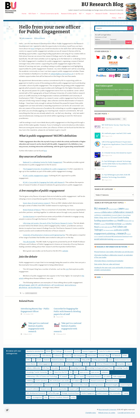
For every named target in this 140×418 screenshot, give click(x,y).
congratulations (106, 215)
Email (97, 95)
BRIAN (48, 351)
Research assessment (97, 381)
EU (112, 217)
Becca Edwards (40, 38)
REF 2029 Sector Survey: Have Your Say (116, 125)
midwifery (128, 224)
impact (97, 224)
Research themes (102, 389)
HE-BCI (86, 364)
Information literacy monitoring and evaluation (108, 261)
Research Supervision (87, 389)
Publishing (30, 381)
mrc (50, 372)
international (64, 368)
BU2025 (77, 351)
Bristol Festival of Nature (32, 210)
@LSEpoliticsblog (34, 288)
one (67, 269)
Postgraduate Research (93, 376)
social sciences (100, 239)
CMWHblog (97, 212)
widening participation (119, 239)
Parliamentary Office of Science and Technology (42, 376)
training (110, 239)
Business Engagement (89, 351)
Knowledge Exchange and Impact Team (100, 368)
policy (72, 376)
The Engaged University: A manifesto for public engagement (45, 169)
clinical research (113, 209)
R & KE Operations (41, 381)
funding (126, 217)
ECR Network (116, 355)
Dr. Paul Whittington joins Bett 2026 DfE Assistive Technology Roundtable (116, 176)
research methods (32, 389)
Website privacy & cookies (106, 413)
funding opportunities (103, 220)
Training (125, 393)
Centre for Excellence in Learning (109, 351)
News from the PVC (60, 372)
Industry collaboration (33, 368)
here (32, 49)
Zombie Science (28, 217)
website (65, 251)
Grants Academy (58, 364)
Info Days (46, 368)
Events (120, 217)
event (115, 217)
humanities (120, 364)
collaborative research (122, 212)
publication (118, 230)
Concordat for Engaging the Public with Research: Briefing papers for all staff (67, 311)
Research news (45, 389)
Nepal (96, 227)
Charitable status (90, 413)
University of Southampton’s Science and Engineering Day (44, 235)
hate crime (77, 364)
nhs (100, 227)
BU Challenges (57, 351)
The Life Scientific (29, 242)
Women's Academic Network (59, 397)
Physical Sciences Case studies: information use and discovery (114, 252)
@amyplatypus (70, 285)
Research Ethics (66, 385)
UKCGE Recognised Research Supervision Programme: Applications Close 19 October (117, 143)
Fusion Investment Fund (122, 360)
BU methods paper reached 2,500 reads (116, 133)
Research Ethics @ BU (69, 14)
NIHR (102, 227)
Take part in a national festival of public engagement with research (38, 327)
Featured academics (58, 360)
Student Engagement (88, 393)
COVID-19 (67, 355)
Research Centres (112, 381)
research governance (97, 385)
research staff (73, 389)
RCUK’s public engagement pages (35, 176)
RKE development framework (120, 236)
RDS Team (32, 14)
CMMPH (121, 209)
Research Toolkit (102, 14)
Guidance (69, 364)
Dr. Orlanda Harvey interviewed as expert (117, 153)
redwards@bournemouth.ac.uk (61, 74)
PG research (63, 376)
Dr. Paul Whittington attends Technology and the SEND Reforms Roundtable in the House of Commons (116, 163)
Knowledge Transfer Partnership (37, 372)
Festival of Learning (73, 360)
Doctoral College (116, 215)
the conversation (115, 393)
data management (79, 355)
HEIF (92, 364)
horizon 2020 (128, 221)
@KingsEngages (24, 285)
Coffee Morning (46, 355)
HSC (133, 220)
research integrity (125, 385)
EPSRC (125, 355)
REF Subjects (76, 381)
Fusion (115, 221)
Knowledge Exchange (78, 368)
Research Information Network (111, 247)
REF (80, 14)
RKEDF (130, 236)
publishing (110, 234)
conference (97, 215)
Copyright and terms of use (126, 413)
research (121, 233)
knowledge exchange (114, 224)
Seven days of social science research (36, 203)
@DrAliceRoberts (44, 285)
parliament (105, 372)
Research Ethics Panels (80, 385)
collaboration (106, 212)
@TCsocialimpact (58, 285)
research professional (104, 236)
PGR (119, 18)
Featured (46, 360)
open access (108, 227)
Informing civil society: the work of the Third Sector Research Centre (48, 223)
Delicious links (91, 355)
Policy (114, 18)
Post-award (80, 376)
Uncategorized (37, 397)
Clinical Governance (33, 355)
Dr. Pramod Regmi (126, 215)
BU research (101, 208)
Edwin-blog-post (100, 217)
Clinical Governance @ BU (49, 14)
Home (24, 14)
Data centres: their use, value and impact (107, 264)
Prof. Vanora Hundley (109, 230)
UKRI (98, 277)
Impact (88, 14)
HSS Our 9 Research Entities (106, 364)
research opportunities (60, 389)
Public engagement (26, 38)
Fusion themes (31, 364)
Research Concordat (51, 385)
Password (113, 39)
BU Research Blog (102, 4)
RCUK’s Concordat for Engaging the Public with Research (43, 182)
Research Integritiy (112, 385)
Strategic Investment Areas (70, 393)
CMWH (127, 209)
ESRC (108, 217)
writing (73, 397)
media (123, 224)
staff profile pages (53, 393)
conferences (58, 355)
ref (116, 234)
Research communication (35, 385)
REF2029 (85, 381)
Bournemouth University (12, 7)
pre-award (107, 376)
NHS (75, 372)
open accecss (84, 372)
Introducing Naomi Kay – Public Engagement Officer (35, 310)
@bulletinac (23, 288)
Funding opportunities (99, 360)
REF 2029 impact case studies (59, 381)
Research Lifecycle (116, 14)
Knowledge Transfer (121, 368)
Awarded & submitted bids (35, 351)
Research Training (115, 389)
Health (120, 220)
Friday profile (86, 360)
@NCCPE (34, 285)
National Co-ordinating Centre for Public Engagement (42, 162)
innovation (102, 224)
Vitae (45, 397)
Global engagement (44, 364)
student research (102, 393)
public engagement (31, 293)
